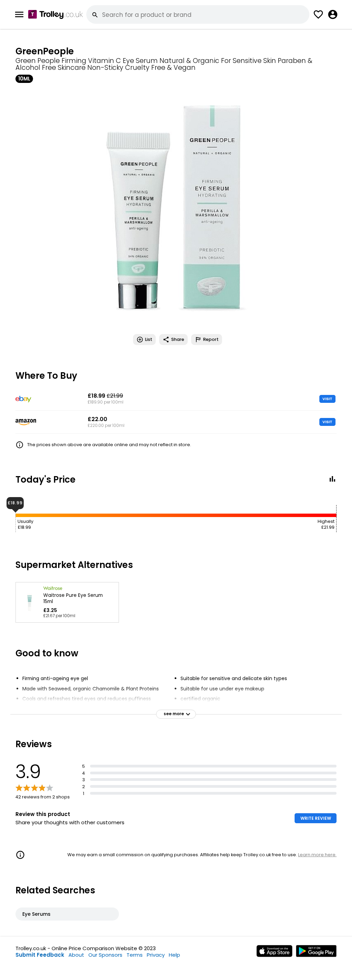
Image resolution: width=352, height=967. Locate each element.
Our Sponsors (105, 954)
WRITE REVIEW (315, 818)
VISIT (327, 398)
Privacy (156, 954)
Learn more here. (317, 854)
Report (211, 339)
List (148, 339)
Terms (134, 954)
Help (174, 954)
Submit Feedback (39, 954)
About (76, 954)
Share (177, 339)
